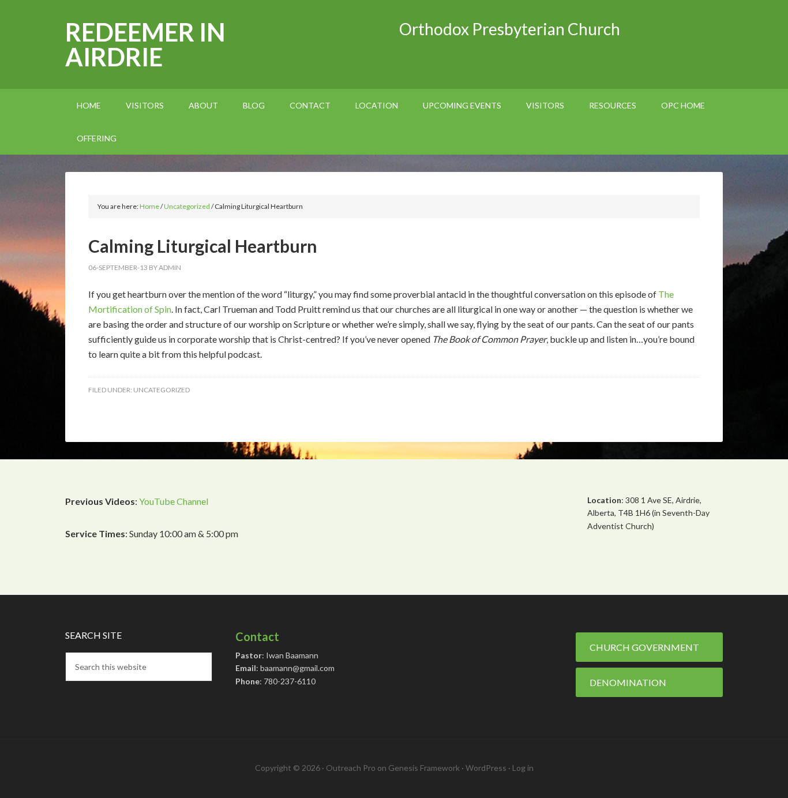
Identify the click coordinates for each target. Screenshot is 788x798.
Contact (257, 636)
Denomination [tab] (628, 682)
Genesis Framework (424, 768)
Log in (523, 768)
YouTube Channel (173, 501)
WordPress (486, 768)
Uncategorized (161, 389)
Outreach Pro (351, 768)
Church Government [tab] (644, 647)
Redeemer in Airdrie (145, 44)
